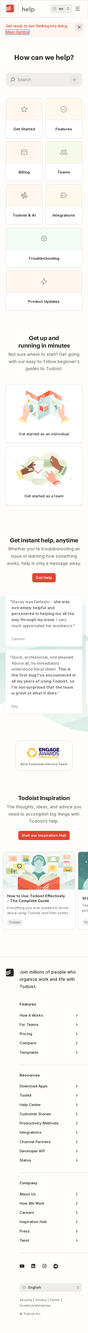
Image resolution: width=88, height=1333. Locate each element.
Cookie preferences (35, 1305)
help (28, 9)
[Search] (74, 79)
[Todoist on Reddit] (55, 1267)
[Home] (10, 9)
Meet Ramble (17, 32)
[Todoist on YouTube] (22, 1267)
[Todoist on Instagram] (44, 1267)
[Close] (79, 27)
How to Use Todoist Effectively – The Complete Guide (36, 856)
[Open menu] (77, 8)
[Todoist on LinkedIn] (33, 1267)
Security (26, 1300)
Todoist (15, 922)
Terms (55, 1300)
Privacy (41, 1300)
